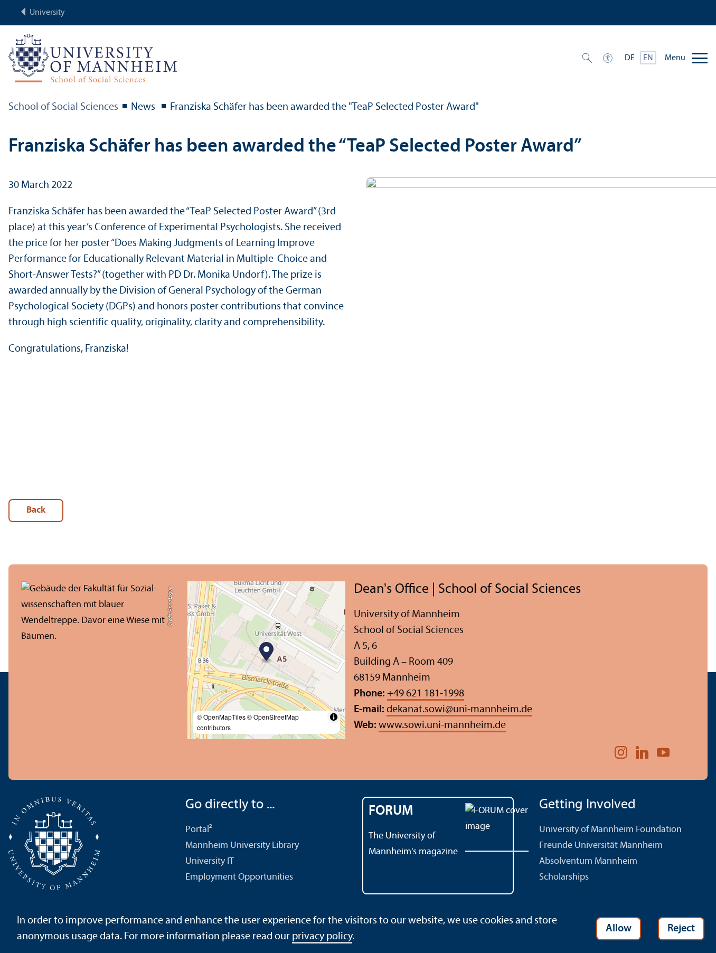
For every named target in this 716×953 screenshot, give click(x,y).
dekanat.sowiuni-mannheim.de (459, 709)
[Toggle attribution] (333, 717)
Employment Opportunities (239, 877)
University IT (209, 861)
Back (35, 510)
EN (648, 58)
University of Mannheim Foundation (610, 830)
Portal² (198, 830)
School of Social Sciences (63, 107)
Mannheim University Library (242, 846)
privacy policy (322, 936)
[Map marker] (266, 653)
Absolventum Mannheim (588, 861)
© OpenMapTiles (221, 716)
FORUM (391, 811)
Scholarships (564, 877)
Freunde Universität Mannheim (601, 846)
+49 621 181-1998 (425, 693)
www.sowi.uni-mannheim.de (442, 725)
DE (630, 58)
